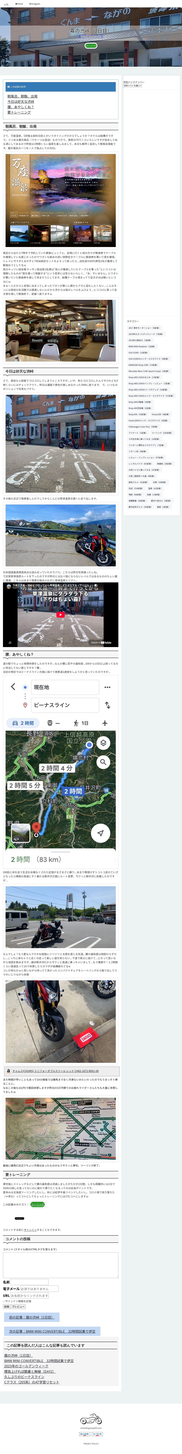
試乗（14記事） (154, 494)
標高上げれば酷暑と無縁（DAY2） (30, 1371)
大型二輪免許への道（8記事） (142, 476)
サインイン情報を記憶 (18, 1301)
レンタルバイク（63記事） (141, 463)
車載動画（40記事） (138, 500)
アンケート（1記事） (138, 432)
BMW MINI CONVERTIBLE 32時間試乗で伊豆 (39, 1360)
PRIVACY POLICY (91, 1443)
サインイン (30, 1230)
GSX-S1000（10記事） (139, 352)
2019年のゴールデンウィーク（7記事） (146, 334)
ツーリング (91, 45)
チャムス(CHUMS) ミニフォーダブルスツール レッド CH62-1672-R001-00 (56, 1071)
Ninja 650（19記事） (138, 414)
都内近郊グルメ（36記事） (141, 506)
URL (6, 1295)
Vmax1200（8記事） (161, 414)
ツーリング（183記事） (162, 432)
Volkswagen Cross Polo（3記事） (144, 426)
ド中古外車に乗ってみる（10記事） (144, 439)
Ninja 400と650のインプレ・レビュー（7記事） (150, 383)
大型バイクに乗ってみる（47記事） (144, 469)
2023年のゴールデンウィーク (26, 1366)
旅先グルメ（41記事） (139, 482)
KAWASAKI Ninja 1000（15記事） (143, 365)
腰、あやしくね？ (20, 106)
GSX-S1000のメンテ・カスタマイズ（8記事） (149, 358)
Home (20, 3)
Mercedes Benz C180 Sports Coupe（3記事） (149, 371)
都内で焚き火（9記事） (161, 500)
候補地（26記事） (165, 463)
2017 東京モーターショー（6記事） (144, 327)
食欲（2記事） (163, 506)
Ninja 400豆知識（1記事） (140, 408)
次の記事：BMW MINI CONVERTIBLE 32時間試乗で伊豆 (52, 1331)
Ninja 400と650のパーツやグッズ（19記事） (149, 389)
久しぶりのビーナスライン (24, 1376)
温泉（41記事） (155, 488)
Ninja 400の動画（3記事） (140, 402)
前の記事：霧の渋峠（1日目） (31, 1317)
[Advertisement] (151, 201)
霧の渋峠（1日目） (18, 1355)
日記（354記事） (136, 488)
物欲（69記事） (136, 494)
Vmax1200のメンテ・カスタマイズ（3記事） (149, 420)
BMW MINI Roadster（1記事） (142, 346)
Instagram (35, 3)
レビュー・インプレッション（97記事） (147, 457)
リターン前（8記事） (138, 451)
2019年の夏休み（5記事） (140, 340)
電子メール (11, 1288)
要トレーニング (19, 112)
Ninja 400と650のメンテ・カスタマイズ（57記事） (152, 395)
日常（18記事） (160, 482)
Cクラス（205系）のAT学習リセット (31, 1382)
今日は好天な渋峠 (20, 101)
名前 (6, 1282)
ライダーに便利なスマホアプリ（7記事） (147, 445)
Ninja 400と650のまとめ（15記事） (145, 377)
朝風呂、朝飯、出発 (22, 96)
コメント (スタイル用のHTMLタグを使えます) (30, 1249)
